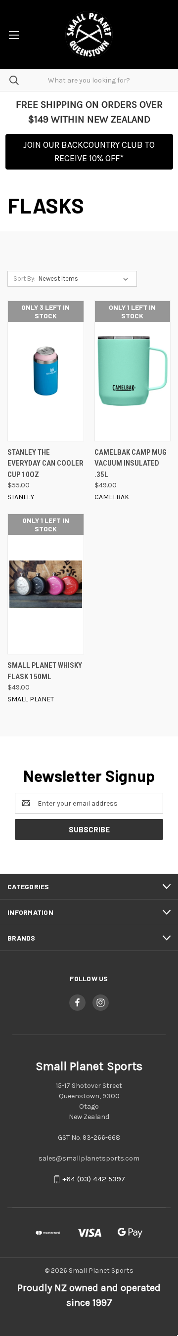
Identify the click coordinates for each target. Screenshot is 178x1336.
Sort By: (24, 278)
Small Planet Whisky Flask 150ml (44, 671)
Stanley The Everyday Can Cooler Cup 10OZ (45, 463)
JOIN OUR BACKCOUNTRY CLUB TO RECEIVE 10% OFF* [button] (89, 151)
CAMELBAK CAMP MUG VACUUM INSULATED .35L (130, 463)
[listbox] (85, 278)
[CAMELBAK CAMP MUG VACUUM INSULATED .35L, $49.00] (132, 370)
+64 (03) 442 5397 (93, 1179)
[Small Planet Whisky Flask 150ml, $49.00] (45, 584)
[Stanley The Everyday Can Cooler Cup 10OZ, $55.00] (45, 370)
